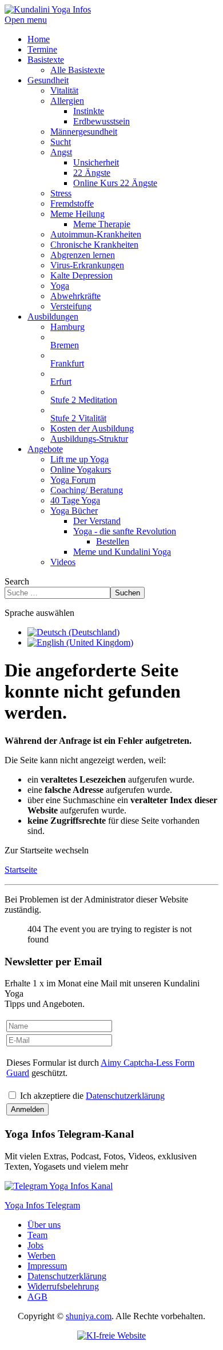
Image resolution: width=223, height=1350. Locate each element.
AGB (37, 1296)
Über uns (44, 1225)
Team (37, 1235)
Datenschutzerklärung (125, 1096)
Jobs (35, 1245)
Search (17, 581)
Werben (41, 1255)
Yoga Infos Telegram (42, 1205)
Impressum (47, 1266)
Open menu (26, 20)
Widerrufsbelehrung (63, 1286)
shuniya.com (89, 1316)
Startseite (21, 870)
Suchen (127, 593)
